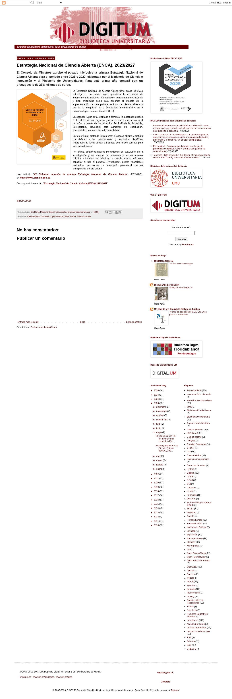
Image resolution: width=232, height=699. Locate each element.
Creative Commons (196, 444)
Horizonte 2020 (194, 523)
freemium (191, 512)
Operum (191, 574)
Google (190, 516)
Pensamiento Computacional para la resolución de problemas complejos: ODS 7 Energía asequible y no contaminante (179, 149)
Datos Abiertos (194, 455)
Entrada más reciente (28, 322)
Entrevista (192, 495)
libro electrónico (195, 538)
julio (158, 424)
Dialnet (190, 469)
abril (158, 456)
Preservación (193, 592)
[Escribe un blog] (110, 212)
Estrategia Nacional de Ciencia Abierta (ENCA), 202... (167, 448)
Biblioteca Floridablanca (199, 410)
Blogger (175, 690)
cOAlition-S (192, 433)
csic (189, 451)
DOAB (190, 476)
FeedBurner (188, 244)
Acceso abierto (194, 390)
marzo (159, 460)
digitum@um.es (165, 672)
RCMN (190, 606)
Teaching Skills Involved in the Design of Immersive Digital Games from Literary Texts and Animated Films (181, 156)
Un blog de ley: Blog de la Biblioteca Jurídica (177, 309)
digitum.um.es (24, 200)
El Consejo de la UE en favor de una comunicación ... (166, 439)
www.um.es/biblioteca (43, 677)
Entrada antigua (134, 322)
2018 (156, 491)
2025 (156, 395)
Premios (191, 585)
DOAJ (190, 480)
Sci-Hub (191, 641)
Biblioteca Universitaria (198, 417)
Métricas (191, 542)
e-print (190, 491)
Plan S (190, 581)
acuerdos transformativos (199, 400)
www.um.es (25, 677)
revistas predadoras (196, 627)
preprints (191, 589)
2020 (156, 482)
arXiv (189, 407)
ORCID (190, 578)
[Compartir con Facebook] (117, 212)
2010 (156, 525)
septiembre (162, 419)
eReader (191, 498)
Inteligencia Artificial (196, 527)
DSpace (191, 487)
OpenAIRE (192, 567)
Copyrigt (191, 440)
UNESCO (191, 649)
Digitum (190, 473)
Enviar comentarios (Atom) (44, 327)
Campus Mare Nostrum (198, 423)
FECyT (73, 216)
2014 (156, 508)
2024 (156, 399)
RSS (189, 637)
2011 (156, 521)
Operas (190, 570)
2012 (156, 516)
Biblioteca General (163, 261)
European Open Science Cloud (55, 216)
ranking (190, 596)
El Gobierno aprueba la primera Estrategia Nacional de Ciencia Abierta (80, 174)
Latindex (191, 531)
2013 (156, 512)
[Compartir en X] (113, 212)
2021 (156, 478)
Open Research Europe (198, 560)
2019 (156, 487)
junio (159, 428)
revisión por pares (196, 624)
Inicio (82, 322)
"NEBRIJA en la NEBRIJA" (180, 288)
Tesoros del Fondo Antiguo (181, 264)
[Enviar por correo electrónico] (106, 212)
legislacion (192, 534)
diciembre (161, 407)
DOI (189, 484)
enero (159, 469)
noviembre (161, 411)
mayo (159, 432)
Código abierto (194, 437)
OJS (189, 549)
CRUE (190, 448)
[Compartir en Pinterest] (120, 212)
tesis (189, 645)
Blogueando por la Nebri (166, 285)
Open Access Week (196, 553)
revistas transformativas (198, 631)
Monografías (193, 545)
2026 (156, 390)
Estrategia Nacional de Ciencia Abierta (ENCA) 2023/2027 (75, 183)
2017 (156, 495)
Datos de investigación (198, 459)
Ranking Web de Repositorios (195, 601)
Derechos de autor (196, 465)
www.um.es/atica (64, 677)
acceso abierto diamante (199, 394)
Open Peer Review (196, 557)
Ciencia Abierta (33, 216)
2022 (156, 474)
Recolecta (192, 610)
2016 (156, 500)
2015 (156, 504)
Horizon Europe (84, 216)
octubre (160, 415)
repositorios (192, 620)
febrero (160, 464)
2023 (156, 403)
